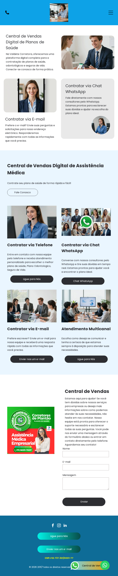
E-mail (66, 462)
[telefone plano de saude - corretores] (7, 14)
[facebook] (53, 526)
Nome (66, 448)
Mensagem (69, 475)
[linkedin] (65, 526)
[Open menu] (110, 12)
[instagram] (59, 526)
